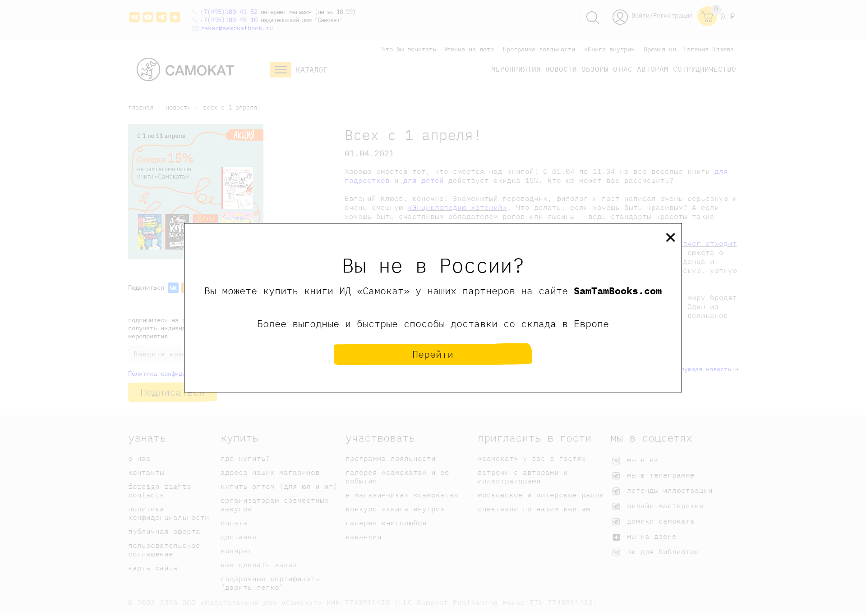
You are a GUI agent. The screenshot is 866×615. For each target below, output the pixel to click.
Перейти (432, 353)
